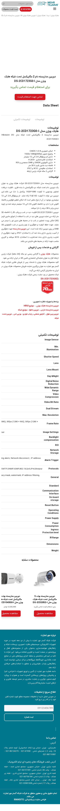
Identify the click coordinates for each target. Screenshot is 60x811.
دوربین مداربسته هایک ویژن (47, 306)
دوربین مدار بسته (19, 229)
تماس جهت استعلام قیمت (30, 97)
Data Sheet (51, 105)
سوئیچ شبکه (22, 310)
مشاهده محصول (45, 613)
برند (48, 15)
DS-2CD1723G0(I (49, 279)
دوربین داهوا (34, 310)
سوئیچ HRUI (29, 306)
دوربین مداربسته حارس (49, 310)
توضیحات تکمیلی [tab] (22, 119)
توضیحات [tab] (39, 119)
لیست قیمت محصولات (10, 9)
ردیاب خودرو (28, 314)
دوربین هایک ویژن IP (28, 15)
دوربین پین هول (52, 314)
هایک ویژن (55, 15)
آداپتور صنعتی (39, 314)
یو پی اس (17, 314)
